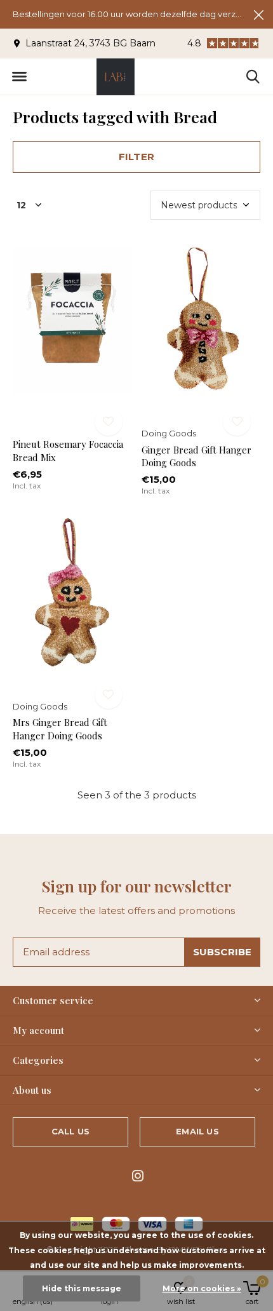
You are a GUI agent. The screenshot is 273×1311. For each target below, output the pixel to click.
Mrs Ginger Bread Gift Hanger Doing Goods (60, 729)
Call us (70, 1131)
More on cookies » (202, 1288)
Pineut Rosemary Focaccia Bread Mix (68, 451)
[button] (19, 76)
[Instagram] (137, 1176)
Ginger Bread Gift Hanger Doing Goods (196, 456)
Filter (136, 157)
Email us (197, 1131)
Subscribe (222, 952)
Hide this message (81, 1288)
